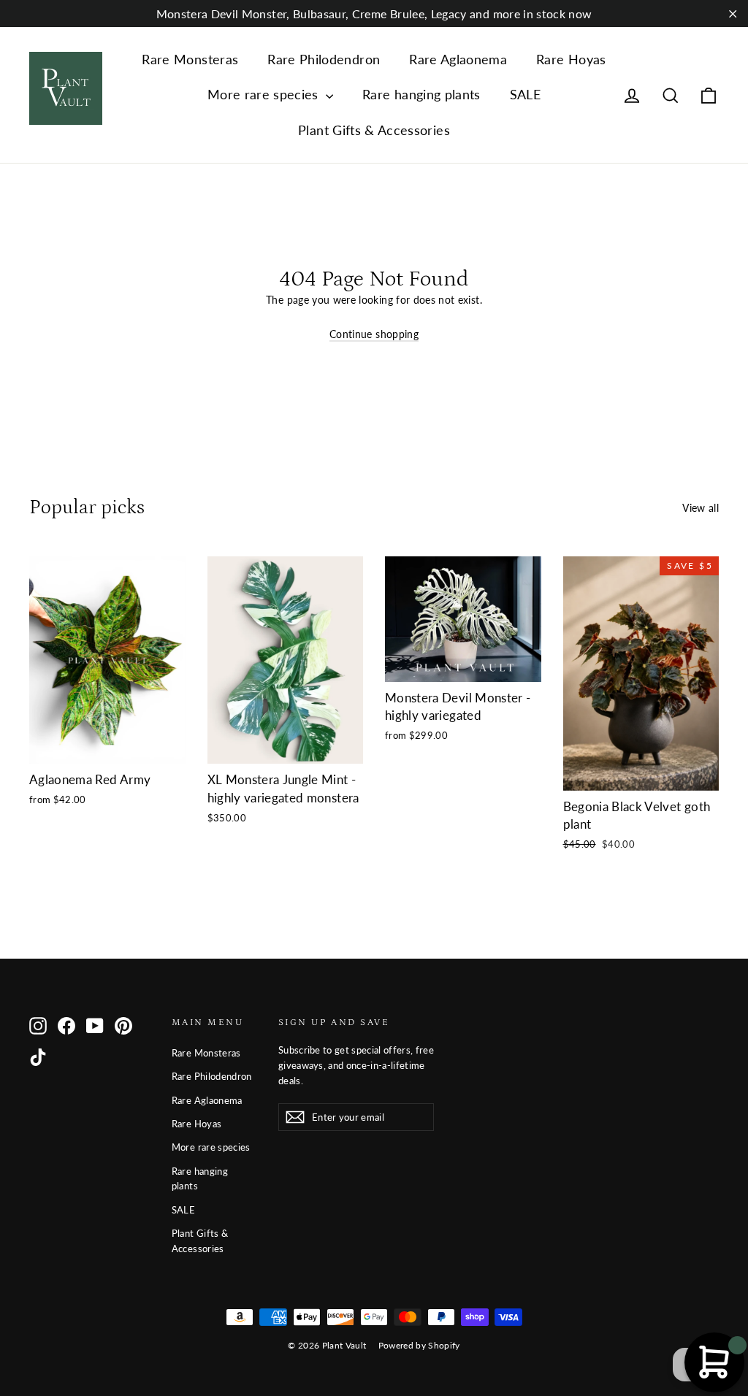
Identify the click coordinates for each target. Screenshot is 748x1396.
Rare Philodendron (323, 59)
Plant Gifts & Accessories (374, 130)
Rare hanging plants (421, 94)
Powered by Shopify (419, 1345)
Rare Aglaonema (458, 59)
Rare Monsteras (190, 59)
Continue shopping (374, 334)
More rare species (264, 94)
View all (700, 508)
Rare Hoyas (571, 59)
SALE (525, 94)
